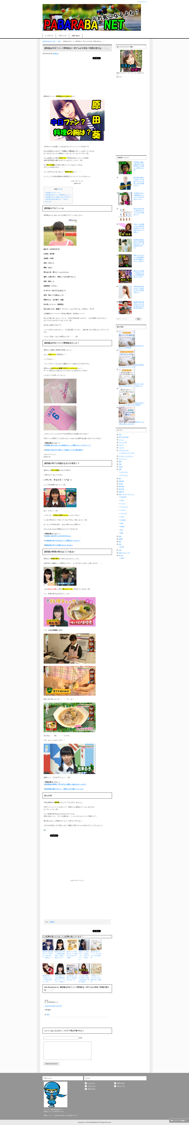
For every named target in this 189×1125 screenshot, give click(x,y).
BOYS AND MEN (124, 437)
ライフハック (123, 459)
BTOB (122, 547)
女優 (121, 523)
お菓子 (122, 558)
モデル (122, 516)
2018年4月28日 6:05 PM (53, 1006)
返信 (48, 1014)
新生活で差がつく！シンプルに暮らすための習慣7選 (96, 954)
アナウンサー (124, 507)
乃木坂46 (123, 520)
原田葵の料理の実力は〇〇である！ (57, 199)
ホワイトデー (124, 475)
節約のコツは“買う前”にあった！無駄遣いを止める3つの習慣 (72, 954)
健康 (120, 461)
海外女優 (121, 489)
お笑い (122, 500)
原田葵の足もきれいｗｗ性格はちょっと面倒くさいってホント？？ (68, 445)
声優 (120, 464)
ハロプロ (121, 447)
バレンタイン (124, 472)
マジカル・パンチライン (126, 456)
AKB (120, 434)
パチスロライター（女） (127, 453)
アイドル (123, 503)
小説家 (121, 466)
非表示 (60, 189)
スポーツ (121, 445)
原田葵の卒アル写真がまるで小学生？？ (58, 197)
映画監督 (121, 481)
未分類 (121, 484)
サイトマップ (142, 1)
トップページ (49, 35)
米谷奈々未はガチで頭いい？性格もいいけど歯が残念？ (64, 450)
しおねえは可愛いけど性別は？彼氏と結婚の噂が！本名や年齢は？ (84, 979)
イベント (121, 440)
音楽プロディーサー (124, 553)
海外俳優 (121, 486)
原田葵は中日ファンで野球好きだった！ (58, 195)
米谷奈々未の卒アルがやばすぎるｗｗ (58, 536)
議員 (120, 536)
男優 (121, 533)
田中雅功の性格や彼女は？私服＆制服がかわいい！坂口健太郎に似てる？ (139, 243)
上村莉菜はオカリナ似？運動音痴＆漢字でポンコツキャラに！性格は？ (60, 979)
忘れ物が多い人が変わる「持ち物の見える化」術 (72, 978)
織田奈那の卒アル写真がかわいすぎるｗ (59, 545)
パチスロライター (124, 450)
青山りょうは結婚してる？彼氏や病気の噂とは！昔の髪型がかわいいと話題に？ (139, 228)
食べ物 (121, 555)
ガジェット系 (123, 442)
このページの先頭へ (180, 1120)
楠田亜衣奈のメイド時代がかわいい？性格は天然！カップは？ (48, 979)
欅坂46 (55, 53)
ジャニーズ (123, 513)
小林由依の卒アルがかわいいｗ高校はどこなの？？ (62, 540)
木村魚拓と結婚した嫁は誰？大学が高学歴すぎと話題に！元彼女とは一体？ (139, 166)
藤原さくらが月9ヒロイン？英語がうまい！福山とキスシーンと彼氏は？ (84, 955)
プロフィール (62, 35)
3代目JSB (123, 497)
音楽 (120, 550)
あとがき (48, 201)
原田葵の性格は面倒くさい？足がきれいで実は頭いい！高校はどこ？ (48, 954)
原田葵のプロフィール (52, 193)
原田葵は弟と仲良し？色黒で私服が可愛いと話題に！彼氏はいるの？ (60, 954)
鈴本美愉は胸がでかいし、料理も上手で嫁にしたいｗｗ (64, 789)
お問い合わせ (76, 35)
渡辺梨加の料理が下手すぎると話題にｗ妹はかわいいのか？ (66, 784)
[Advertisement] (77, 77)
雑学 (120, 541)
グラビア (123, 510)
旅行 (120, 478)
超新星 (121, 539)
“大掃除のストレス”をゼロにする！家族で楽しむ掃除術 (96, 979)
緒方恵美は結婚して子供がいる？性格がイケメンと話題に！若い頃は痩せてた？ (139, 181)
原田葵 (52, 922)
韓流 (120, 544)
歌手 (121, 530)
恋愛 (120, 469)
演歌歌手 (121, 491)
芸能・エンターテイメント (126, 494)
